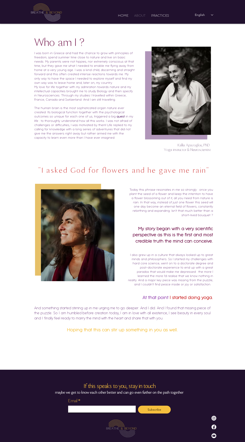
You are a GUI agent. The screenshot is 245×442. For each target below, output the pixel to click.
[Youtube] (214, 435)
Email (74, 401)
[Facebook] (214, 427)
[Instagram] (214, 418)
